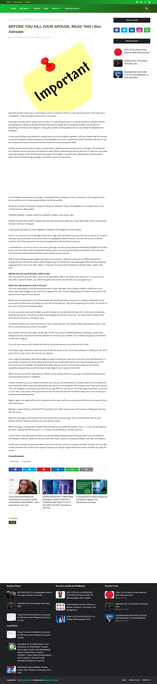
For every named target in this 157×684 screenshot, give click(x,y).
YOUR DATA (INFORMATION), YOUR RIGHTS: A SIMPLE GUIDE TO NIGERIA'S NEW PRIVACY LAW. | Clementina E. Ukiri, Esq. (24, 501)
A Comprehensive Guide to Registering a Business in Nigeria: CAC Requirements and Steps (91, 499)
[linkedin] (132, 30)
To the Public (26, 461)
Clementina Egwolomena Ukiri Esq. (22, 37)
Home (9, 2)
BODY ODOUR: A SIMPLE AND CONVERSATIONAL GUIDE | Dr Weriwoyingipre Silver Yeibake (79, 595)
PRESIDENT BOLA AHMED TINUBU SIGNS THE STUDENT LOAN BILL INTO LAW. (34, 670)
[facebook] (137, 2)
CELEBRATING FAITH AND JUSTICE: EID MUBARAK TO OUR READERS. (136, 75)
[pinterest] (149, 2)
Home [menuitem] (13, 8)
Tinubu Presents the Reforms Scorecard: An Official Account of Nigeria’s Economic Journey (34, 617)
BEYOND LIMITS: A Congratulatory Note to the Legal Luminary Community (34, 593)
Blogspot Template (51, 680)
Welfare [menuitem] (37, 8)
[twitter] (141, 2)
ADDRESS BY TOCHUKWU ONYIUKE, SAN (135, 62)
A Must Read (18, 20)
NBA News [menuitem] (24, 8)
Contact (27, 2)
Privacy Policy (18, 2)
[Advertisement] (58, 178)
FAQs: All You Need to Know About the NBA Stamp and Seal (136, 51)
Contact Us (146, 680)
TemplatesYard (26, 680)
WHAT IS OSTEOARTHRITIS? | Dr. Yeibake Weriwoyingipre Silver (80, 617)
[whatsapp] (147, 30)
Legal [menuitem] (46, 8)
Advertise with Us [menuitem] (72, 8)
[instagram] (145, 2)
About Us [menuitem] (55, 8)
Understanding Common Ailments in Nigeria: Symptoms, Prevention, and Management (80, 607)
